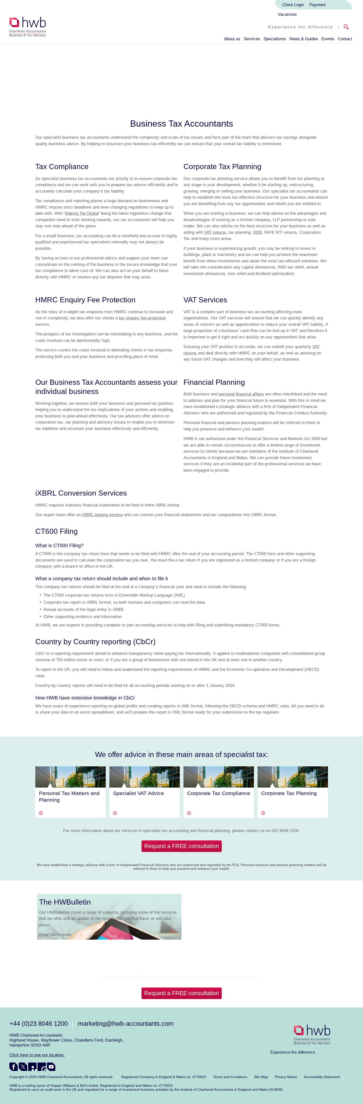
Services (252, 39)
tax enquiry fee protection (142, 318)
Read (44, 934)
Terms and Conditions (230, 1077)
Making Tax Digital (82, 213)
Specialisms (274, 39)
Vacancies (287, 14)
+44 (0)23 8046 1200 (38, 1023)
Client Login (293, 4)
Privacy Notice (286, 1077)
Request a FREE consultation (181, 846)
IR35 (257, 232)
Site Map (261, 1077)
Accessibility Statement (322, 1077)
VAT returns (215, 232)
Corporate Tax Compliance (218, 793)
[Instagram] (42, 1067)
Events (328, 39)
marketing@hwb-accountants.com (126, 1023)
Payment (317, 4)
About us (232, 39)
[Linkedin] (32, 1067)
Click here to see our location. (37, 1055)
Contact (345, 39)
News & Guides (303, 39)
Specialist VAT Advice (138, 793)
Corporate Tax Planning (289, 793)
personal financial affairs (241, 394)
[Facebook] (13, 1067)
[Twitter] (23, 1067)
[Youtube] (51, 1067)
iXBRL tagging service (102, 514)
